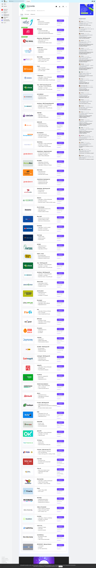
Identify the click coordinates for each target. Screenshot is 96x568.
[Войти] (92, 1)
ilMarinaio (82, 135)
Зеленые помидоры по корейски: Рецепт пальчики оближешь (85, 38)
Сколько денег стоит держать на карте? (86, 153)
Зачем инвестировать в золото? (85, 103)
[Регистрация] (94, 1)
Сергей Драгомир (84, 85)
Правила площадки (5, 558)
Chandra (82, 40)
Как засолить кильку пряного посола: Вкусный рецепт (86, 76)
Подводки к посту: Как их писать (85, 25)
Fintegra (82, 99)
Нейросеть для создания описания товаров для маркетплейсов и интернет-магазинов (85, 116)
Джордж (82, 27)
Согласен (60, 566)
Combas (82, 48)
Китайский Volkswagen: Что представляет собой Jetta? (84, 83)
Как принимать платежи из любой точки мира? (86, 140)
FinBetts (82, 56)
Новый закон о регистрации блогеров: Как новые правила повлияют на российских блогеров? (86, 45)
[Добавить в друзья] (59, 7)
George (82, 21)
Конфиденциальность (5, 559)
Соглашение (4, 561)
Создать (28, 1)
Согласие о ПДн (4, 562)
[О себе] (66, 7)
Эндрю (82, 127)
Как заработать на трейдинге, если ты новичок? (86, 147)
